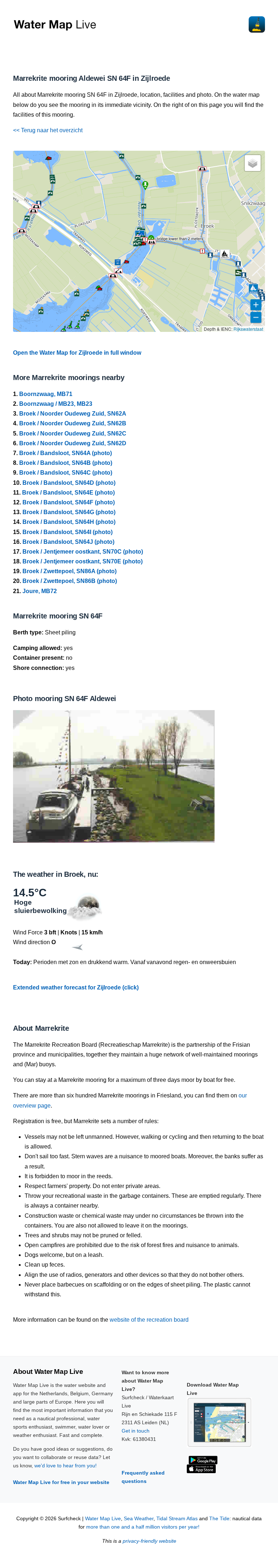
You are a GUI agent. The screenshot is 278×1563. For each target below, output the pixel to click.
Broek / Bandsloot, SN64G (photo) (68, 512)
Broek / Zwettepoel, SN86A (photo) (69, 571)
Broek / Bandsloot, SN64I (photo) (67, 532)
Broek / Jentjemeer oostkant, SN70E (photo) (82, 561)
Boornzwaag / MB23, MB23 (55, 404)
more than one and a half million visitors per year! (142, 1527)
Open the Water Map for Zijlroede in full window (77, 353)
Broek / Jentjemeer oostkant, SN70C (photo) (82, 552)
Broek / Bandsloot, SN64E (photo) (68, 492)
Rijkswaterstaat (248, 329)
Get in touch (135, 1431)
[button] (143, 245)
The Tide (219, 1518)
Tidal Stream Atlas (177, 1518)
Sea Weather (138, 1518)
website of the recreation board (149, 1320)
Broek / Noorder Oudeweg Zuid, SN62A (72, 413)
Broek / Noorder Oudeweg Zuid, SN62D (72, 443)
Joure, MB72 (39, 591)
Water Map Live (103, 1518)
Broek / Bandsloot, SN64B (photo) (65, 463)
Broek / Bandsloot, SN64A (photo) (65, 453)
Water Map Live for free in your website (61, 1482)
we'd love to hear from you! (65, 1465)
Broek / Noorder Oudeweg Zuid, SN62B (72, 423)
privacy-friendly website (149, 1541)
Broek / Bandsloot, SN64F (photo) (68, 502)
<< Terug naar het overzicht (48, 130)
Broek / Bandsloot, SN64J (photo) (68, 542)
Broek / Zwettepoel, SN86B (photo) (69, 581)
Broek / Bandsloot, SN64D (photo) (68, 483)
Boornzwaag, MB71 (45, 394)
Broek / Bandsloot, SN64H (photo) (68, 522)
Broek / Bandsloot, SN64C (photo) (65, 473)
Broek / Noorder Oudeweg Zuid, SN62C (72, 433)
